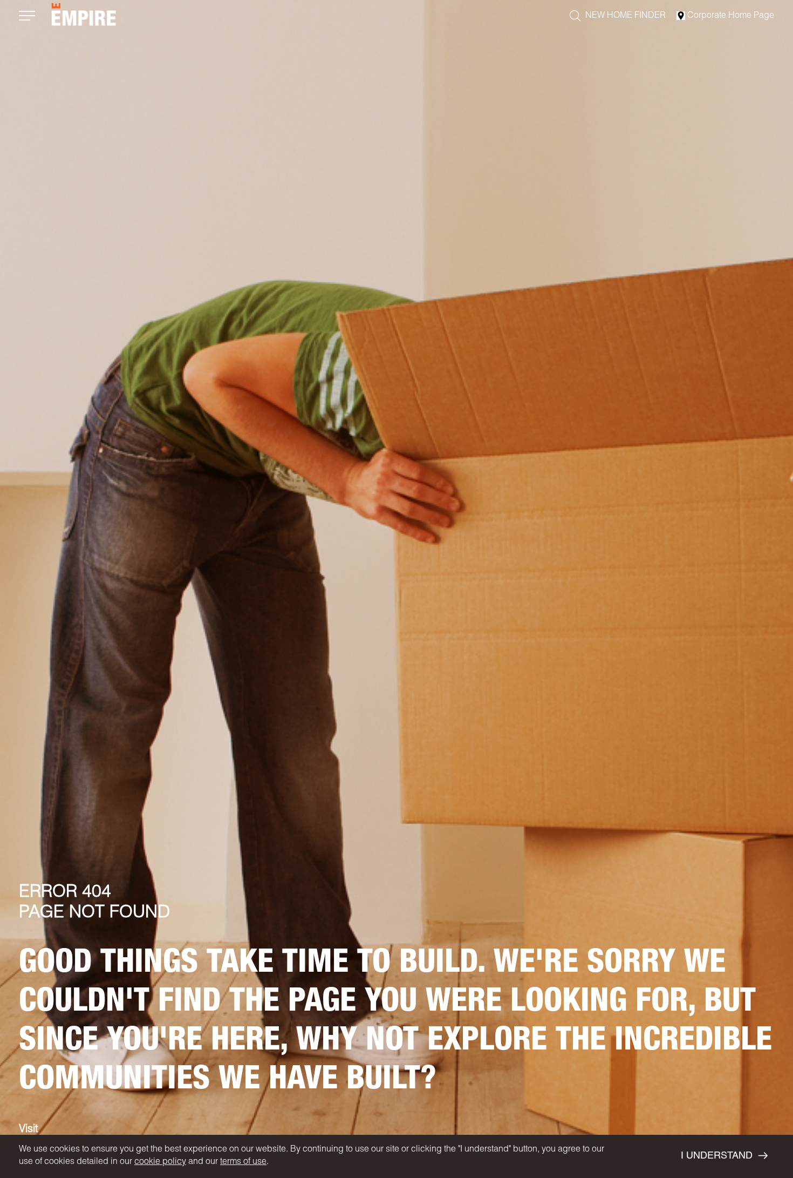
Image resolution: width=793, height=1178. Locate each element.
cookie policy (160, 1162)
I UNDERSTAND (717, 1156)
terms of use (243, 1162)
